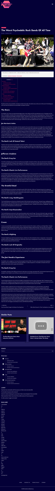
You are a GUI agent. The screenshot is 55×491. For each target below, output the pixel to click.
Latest (2, 450)
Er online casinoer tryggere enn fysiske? (9, 398)
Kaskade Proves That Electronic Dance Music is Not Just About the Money (40, 337)
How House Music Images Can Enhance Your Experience (12, 306)
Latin (2, 452)
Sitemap (43, 482)
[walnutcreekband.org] (6, 4)
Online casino (4, 458)
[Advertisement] (27, 16)
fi (1, 432)
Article (2, 416)
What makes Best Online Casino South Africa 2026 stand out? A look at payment (17, 395)
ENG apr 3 (3, 429)
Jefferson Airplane (5, 85)
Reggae (2, 467)
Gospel (2, 437)
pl (1, 462)
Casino (2, 419)
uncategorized (4, 475)
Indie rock (3, 445)
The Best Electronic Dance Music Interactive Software (11, 337)
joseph (3, 33)
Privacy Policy (35, 482)
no (1, 455)
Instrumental (3, 447)
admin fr (3, 411)
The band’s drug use (6, 86)
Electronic (4, 27)
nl (1, 453)
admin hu (3, 414)
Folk (2, 434)
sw (1, 473)
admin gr (3, 412)
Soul (2, 472)
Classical (3, 420)
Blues (2, 417)
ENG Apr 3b (3, 430)
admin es (3, 409)
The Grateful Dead (5, 89)
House (2, 444)
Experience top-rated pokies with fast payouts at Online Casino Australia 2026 (17, 389)
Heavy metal (3, 440)
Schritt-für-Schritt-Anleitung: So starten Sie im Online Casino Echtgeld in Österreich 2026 (19, 393)
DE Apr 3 (3, 424)
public (2, 465)
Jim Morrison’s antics (7, 82)
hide (11, 79)
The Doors (4, 81)
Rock (2, 468)
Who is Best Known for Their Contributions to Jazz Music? (42, 306)
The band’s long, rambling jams (9, 91)
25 (1, 406)
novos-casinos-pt (4, 457)
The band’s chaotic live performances (10, 88)
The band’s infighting (7, 95)
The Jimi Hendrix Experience (7, 98)
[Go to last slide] (3, 329)
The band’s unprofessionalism (8, 92)
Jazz (2, 448)
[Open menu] (52, 4)
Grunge (2, 439)
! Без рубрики (4, 404)
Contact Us (27, 482)
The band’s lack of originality (8, 96)
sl (1, 470)
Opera (2, 460)
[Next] (52, 329)
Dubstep (3, 425)
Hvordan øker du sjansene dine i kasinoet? (9, 391)
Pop (2, 463)
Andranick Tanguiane (12, 75)
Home (20, 482)
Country (3, 422)
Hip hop (2, 442)
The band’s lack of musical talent (9, 84)
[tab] (25, 342)
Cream (3, 93)
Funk (2, 435)
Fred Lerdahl (19, 75)
